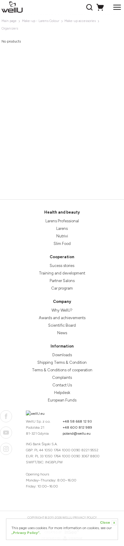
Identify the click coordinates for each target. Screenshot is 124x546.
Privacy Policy (85, 517)
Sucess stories (62, 265)
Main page (9, 21)
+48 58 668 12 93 (77, 421)
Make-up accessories (80, 21)
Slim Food (62, 243)
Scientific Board (62, 325)
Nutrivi (62, 236)
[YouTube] (6, 433)
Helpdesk (62, 392)
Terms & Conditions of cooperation (62, 370)
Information (62, 346)
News (62, 333)
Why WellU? (62, 310)
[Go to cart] (101, 7)
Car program (62, 288)
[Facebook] (6, 416)
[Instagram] (6, 449)
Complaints (62, 377)
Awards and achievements (62, 318)
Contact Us (62, 385)
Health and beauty (62, 212)
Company (62, 301)
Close (107, 522)
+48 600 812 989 (77, 427)
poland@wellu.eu (77, 433)
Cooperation (62, 257)
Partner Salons (62, 280)
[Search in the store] (90, 7)
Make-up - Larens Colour (40, 21)
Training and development (62, 273)
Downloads (62, 355)
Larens (62, 228)
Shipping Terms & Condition (62, 362)
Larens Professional (62, 221)
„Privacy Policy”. (25, 533)
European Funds (62, 400)
